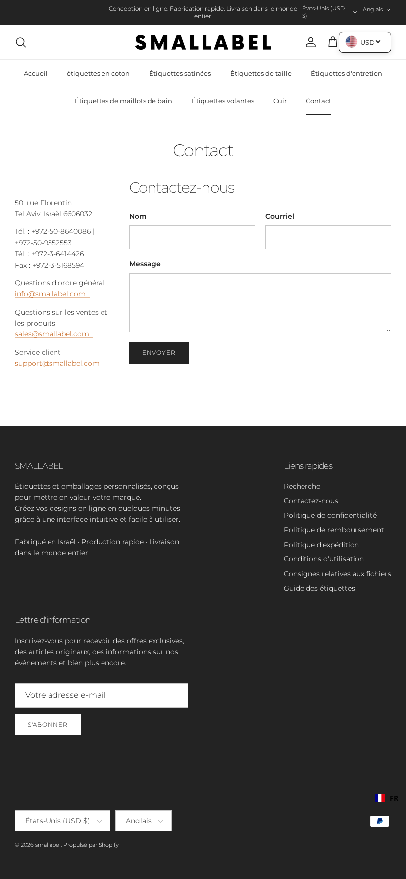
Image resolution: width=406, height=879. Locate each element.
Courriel (279, 216)
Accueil (36, 73)
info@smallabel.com (52, 293)
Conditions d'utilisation (324, 558)
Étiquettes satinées (180, 73)
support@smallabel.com (57, 363)
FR (394, 798)
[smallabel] (203, 42)
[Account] (309, 42)
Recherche (302, 486)
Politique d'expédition (321, 544)
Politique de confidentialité (330, 515)
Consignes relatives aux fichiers (337, 573)
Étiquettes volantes (223, 101)
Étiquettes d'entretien (346, 73)
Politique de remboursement (334, 529)
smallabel (48, 844)
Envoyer (159, 352)
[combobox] (386, 798)
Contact (318, 101)
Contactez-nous (311, 500)
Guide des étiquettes (319, 588)
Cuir (280, 101)
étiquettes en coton (98, 73)
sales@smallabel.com (54, 334)
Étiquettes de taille (261, 73)
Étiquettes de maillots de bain (123, 101)
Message (145, 263)
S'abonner (48, 724)
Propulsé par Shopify (91, 844)
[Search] (21, 42)
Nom (138, 216)
